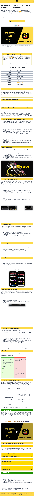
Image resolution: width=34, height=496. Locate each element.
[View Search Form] (33, 1)
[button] (17, 431)
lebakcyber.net (20, 82)
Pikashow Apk (10, 57)
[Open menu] (1, 1)
